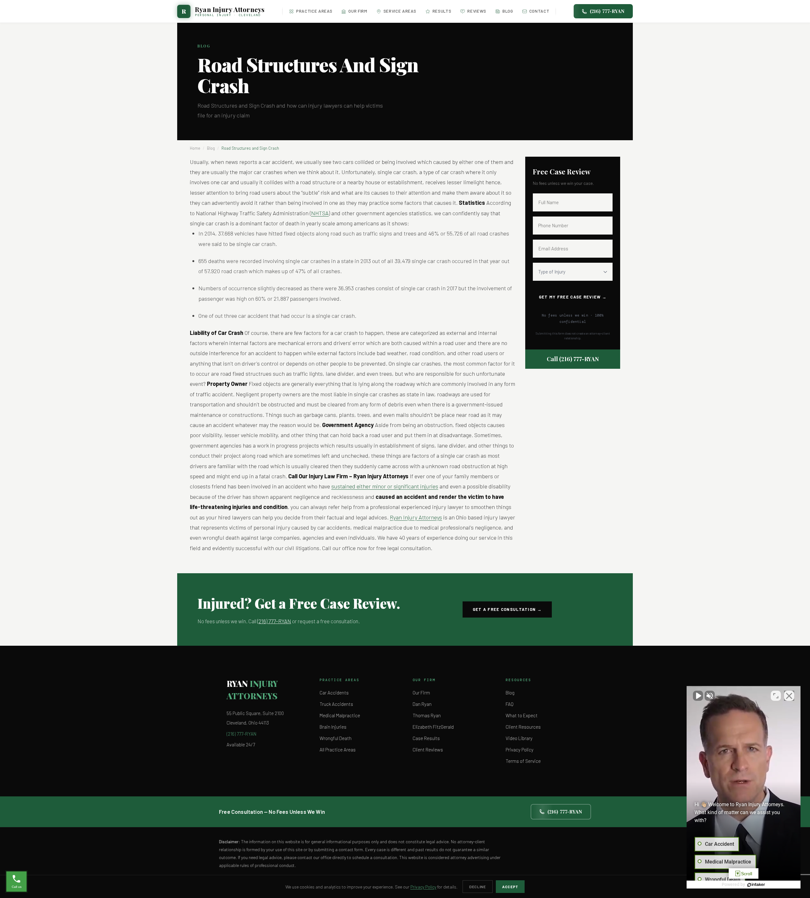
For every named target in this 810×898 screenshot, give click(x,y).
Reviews (476, 11)
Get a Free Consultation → (507, 609)
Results (442, 11)
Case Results (426, 738)
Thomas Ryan (427, 715)
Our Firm (357, 11)
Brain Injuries (333, 727)
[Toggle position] (776, 696)
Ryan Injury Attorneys (416, 517)
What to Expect (522, 715)
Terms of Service (523, 761)
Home (195, 148)
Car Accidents (334, 692)
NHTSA (320, 213)
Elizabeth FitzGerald (433, 727)
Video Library (519, 738)
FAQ (510, 704)
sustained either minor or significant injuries (384, 486)
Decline (477, 886)
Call (573, 359)
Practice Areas (314, 11)
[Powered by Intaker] (756, 885)
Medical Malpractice (340, 715)
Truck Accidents (336, 704)
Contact (539, 11)
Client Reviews (428, 749)
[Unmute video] (698, 696)
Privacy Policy (519, 749)
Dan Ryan (422, 704)
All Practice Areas (338, 749)
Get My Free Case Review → (573, 296)
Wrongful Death (336, 738)
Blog (507, 11)
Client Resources (523, 727)
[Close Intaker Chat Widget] (789, 696)
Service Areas (399, 11)
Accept (510, 886)
